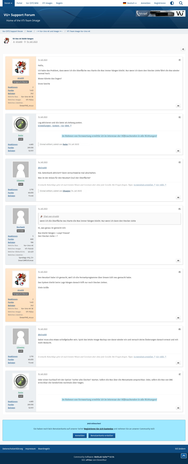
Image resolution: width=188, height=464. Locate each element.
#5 (180, 272)
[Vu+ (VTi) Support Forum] (94, 17)
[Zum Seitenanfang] (184, 455)
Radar (65, 144)
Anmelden (145, 3)
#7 (180, 374)
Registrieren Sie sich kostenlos (98, 429)
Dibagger (66, 191)
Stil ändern (180, 449)
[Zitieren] (178, 106)
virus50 (19, 42)
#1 (180, 60)
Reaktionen (13, 87)
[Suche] (180, 3)
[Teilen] (183, 49)
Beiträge (11, 93)
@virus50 (42, 168)
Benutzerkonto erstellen (102, 435)
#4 (180, 209)
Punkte (11, 90)
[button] (130, 3)
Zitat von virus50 (51, 216)
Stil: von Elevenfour (94, 460)
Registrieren (160, 3)
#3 (180, 162)
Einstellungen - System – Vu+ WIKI (53, 126)
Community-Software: (94, 457)
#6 (180, 329)
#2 (180, 117)
